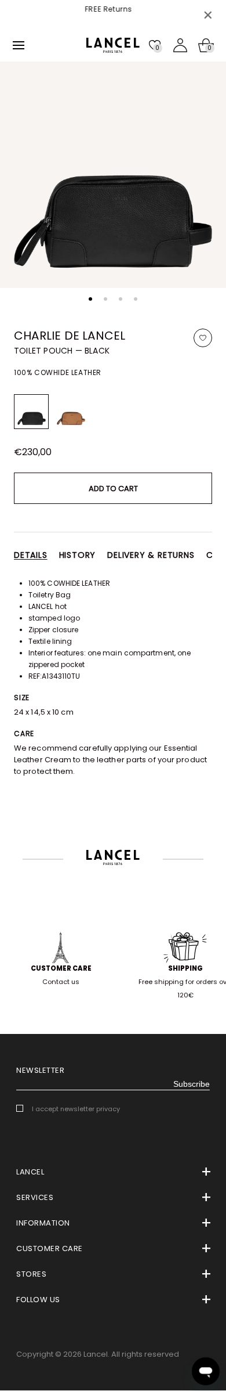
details (31, 555)
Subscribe (191, 1084)
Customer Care (61, 968)
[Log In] (180, 45)
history (77, 555)
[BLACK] (31, 411)
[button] (90, 299)
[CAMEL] (70, 411)
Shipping (185, 968)
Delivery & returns (150, 555)
